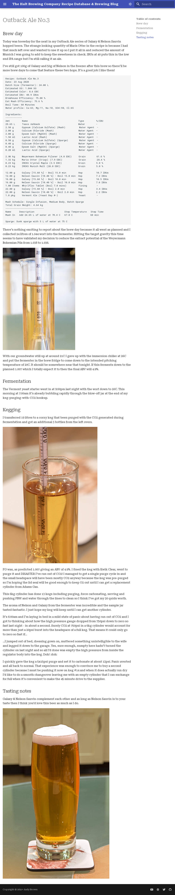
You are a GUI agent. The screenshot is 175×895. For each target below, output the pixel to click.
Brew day (142, 23)
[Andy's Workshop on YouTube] (151, 889)
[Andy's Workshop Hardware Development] (158, 889)
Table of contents (148, 19)
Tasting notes (145, 37)
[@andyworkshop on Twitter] (164, 889)
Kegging (141, 32)
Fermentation (144, 28)
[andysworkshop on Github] (170, 889)
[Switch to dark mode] (130, 4)
